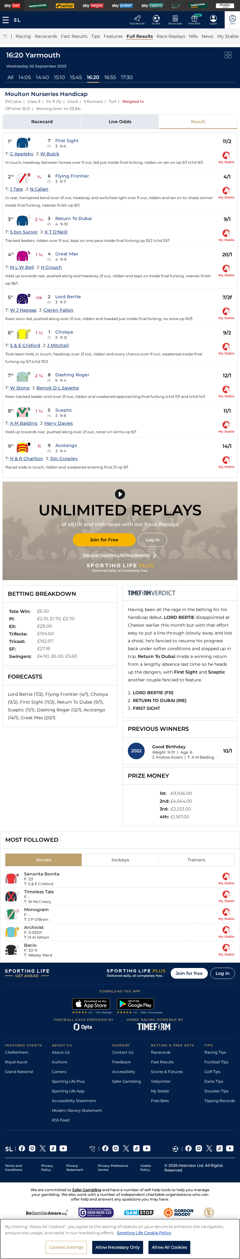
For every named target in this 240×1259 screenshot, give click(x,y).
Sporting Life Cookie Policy (144, 1232)
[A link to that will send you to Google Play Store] (140, 1006)
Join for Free (104, 540)
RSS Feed (60, 1120)
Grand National (19, 1071)
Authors (59, 1062)
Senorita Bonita (41, 874)
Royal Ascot (16, 1062)
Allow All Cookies (169, 1247)
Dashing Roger (72, 375)
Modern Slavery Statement (77, 1110)
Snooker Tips (216, 1091)
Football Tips (216, 1062)
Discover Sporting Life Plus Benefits (116, 555)
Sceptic (63, 410)
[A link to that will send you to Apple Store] (92, 1006)
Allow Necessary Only (118, 1247)
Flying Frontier (72, 176)
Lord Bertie (68, 296)
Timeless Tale (39, 892)
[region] (120, 1239)
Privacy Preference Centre (113, 1168)
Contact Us (122, 1052)
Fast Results (162, 1062)
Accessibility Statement (74, 1100)
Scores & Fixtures (167, 1071)
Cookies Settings (66, 1247)
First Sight (67, 140)
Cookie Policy (145, 1168)
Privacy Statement (74, 1168)
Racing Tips (215, 1052)
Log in (153, 540)
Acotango (66, 445)
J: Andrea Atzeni (167, 757)
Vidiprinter (161, 1081)
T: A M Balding (201, 757)
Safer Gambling (126, 1081)
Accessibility (123, 1071)
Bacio (30, 945)
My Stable (160, 1091)
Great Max (66, 254)
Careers (59, 1071)
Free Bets (160, 1100)
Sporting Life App (68, 1091)
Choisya (64, 332)
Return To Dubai (73, 218)
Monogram (36, 909)
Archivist (34, 927)
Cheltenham (16, 1052)
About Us (61, 1052)
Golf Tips (212, 1071)
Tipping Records (219, 1100)
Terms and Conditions (13, 1168)
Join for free (189, 973)
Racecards (161, 1052)
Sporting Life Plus (68, 1081)
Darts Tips (213, 1081)
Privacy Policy (47, 1168)
